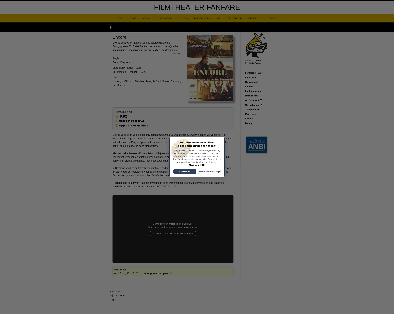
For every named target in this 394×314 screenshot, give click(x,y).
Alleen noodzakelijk (209, 171)
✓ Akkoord (185, 171)
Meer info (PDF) (197, 165)
